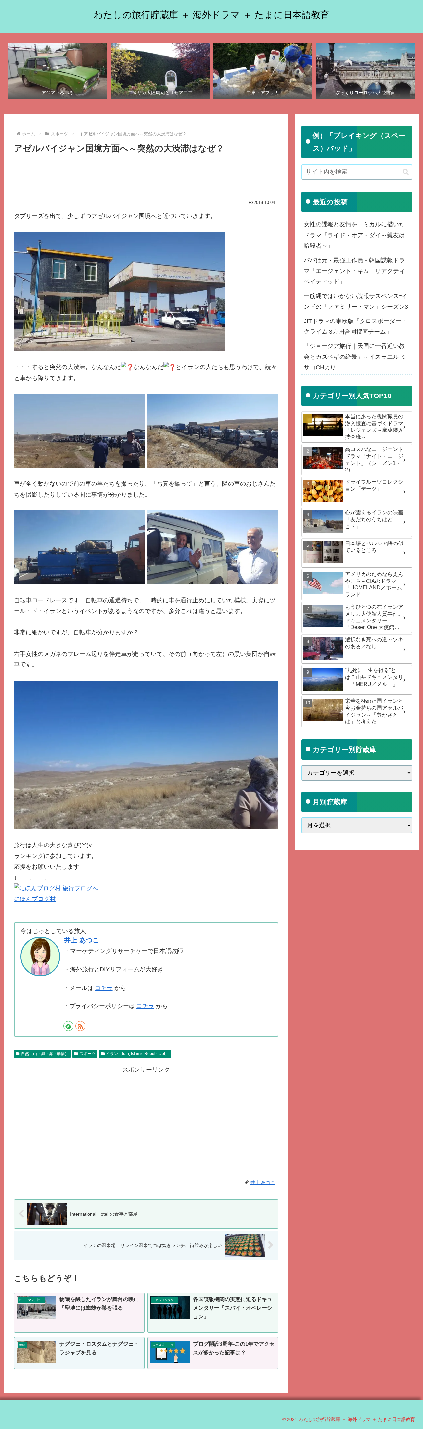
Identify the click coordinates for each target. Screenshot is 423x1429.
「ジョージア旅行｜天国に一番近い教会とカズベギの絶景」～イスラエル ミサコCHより (355, 357)
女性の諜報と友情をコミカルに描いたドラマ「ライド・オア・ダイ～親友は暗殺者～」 (354, 235)
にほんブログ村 (35, 899)
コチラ (104, 988)
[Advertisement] (146, 174)
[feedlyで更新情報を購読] (68, 1026)
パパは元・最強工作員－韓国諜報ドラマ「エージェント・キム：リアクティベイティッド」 (354, 271)
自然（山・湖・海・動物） (45, 1053)
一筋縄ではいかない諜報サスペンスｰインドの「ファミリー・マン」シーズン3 (356, 301)
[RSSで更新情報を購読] (80, 1026)
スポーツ (88, 1053)
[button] (405, 172)
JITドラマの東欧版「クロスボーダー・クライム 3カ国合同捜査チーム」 (355, 326)
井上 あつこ (81, 940)
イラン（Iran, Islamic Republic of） (137, 1053)
